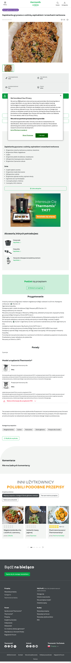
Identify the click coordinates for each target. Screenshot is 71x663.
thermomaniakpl (58, 536)
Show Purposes (28, 135)
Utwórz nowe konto (43, 597)
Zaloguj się (40, 594)
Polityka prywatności (46, 655)
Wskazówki (8, 626)
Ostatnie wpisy (42, 603)
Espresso (33, 536)
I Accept (42, 135)
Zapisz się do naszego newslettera (17, 574)
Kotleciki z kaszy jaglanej (32, 531)
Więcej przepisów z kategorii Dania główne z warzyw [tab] (20, 495)
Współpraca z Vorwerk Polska (14, 632)
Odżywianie (8, 623)
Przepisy (7, 588)
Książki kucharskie (10, 620)
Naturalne (28, 429)
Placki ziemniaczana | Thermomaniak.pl (57, 531)
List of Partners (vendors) (19, 130)
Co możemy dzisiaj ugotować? (14, 629)
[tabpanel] (35, 527)
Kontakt (20, 655)
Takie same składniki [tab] (10, 500)
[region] (35, 116)
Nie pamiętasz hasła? (44, 600)
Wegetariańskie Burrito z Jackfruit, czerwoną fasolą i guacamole (12, 531)
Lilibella (10, 536)
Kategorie (7, 595)
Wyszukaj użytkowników (45, 617)
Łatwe (19, 429)
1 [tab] (31, 547)
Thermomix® (8, 614)
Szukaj (39, 608)
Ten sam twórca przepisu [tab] (49, 495)
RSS (38, 620)
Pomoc (35, 659)
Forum (6, 608)
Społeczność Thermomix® (13, 611)
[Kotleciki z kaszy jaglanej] (35, 515)
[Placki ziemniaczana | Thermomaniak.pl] (58, 515)
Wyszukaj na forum (43, 614)
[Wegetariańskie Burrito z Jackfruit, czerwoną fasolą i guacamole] (12, 515)
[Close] (61, 96)
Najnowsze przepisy (11, 598)
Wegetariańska (9, 429)
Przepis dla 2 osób (54, 429)
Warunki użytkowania (31, 655)
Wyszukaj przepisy (10, 592)
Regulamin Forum (10, 635)
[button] (5, 3)
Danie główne (40, 429)
